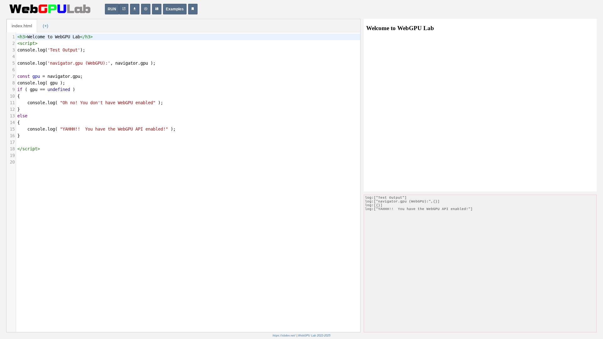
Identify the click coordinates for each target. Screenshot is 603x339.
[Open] (156, 9)
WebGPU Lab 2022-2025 (314, 335)
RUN (112, 9)
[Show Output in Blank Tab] (123, 9)
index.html (22, 25)
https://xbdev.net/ (284, 335)
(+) (45, 25)
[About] (193, 9)
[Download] (134, 9)
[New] (145, 9)
